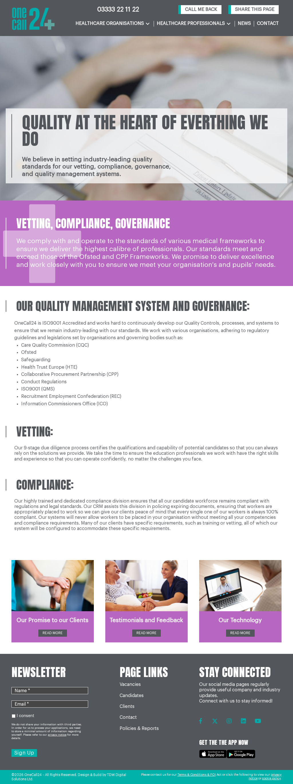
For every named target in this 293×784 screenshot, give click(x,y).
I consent (25, 716)
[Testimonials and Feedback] (146, 585)
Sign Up (24, 752)
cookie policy (271, 778)
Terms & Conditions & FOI (196, 774)
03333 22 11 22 (118, 9)
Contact (128, 717)
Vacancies (130, 684)
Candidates (132, 695)
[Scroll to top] (276, 764)
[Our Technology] (240, 585)
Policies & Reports (139, 728)
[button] (199, 9)
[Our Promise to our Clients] (52, 585)
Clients (127, 706)
